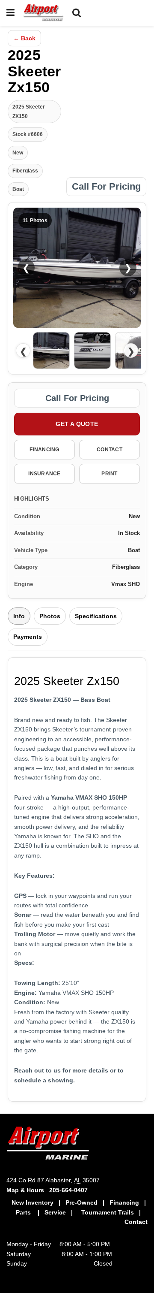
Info (19, 616)
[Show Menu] (10, 13)
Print (109, 474)
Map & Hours (27, 1190)
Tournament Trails (107, 1212)
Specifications (96, 616)
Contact (109, 450)
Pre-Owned (81, 1202)
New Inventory (33, 1202)
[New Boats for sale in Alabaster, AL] (98, 1202)
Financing (44, 450)
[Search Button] (76, 13)
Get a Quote (77, 423)
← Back (24, 38)
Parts (24, 1212)
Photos (49, 616)
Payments (27, 636)
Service (55, 1212)
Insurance (44, 474)
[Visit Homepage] (43, 12)
